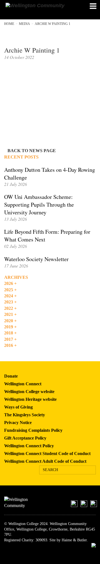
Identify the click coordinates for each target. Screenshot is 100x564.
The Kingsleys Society (24, 414)
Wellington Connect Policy (29, 445)
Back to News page (32, 150)
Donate (11, 376)
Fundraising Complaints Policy (33, 430)
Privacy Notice (18, 422)
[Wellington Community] (39, 5)
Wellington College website (29, 391)
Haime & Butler (74, 540)
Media (24, 24)
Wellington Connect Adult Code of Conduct (45, 461)
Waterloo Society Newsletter (36, 259)
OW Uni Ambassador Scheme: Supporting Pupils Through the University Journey (39, 204)
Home (9, 24)
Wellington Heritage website (30, 399)
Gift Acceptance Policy (25, 438)
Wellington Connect (22, 383)
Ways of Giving (18, 407)
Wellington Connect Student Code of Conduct (47, 453)
